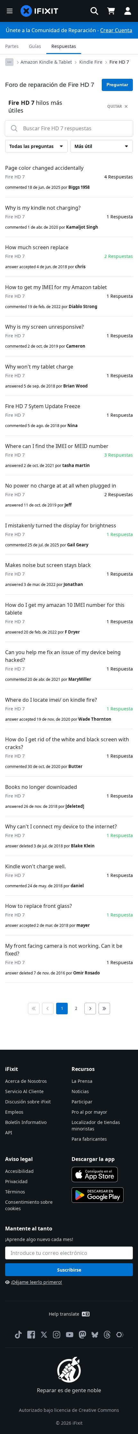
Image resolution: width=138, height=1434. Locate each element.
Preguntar (117, 84)
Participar (82, 1102)
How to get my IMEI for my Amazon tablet (56, 287)
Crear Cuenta (116, 30)
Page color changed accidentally (44, 167)
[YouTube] (69, 1334)
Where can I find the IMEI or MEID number (56, 446)
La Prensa (82, 1081)
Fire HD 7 (119, 62)
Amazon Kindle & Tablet (46, 62)
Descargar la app (93, 1159)
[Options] (9, 62)
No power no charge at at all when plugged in (60, 485)
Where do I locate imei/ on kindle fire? (51, 699)
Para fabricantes (89, 1139)
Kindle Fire (90, 62)
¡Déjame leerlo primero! (36, 1282)
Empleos (14, 1112)
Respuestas (63, 46)
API (8, 1132)
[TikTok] (18, 1334)
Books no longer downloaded (41, 786)
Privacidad (16, 1181)
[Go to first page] (33, 1008)
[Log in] (127, 11)
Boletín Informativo (26, 1122)
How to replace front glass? (38, 905)
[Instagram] (57, 1334)
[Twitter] (44, 1334)
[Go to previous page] (48, 1008)
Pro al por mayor (89, 1112)
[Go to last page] (104, 1008)
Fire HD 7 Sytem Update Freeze (42, 406)
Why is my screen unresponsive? (44, 326)
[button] (94, 11)
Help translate (64, 1314)
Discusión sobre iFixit (28, 1102)
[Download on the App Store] (95, 1174)
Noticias (80, 1091)
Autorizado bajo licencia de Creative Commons (69, 1410)
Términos (15, 1192)
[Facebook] (31, 1334)
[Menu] (9, 11)
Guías (35, 46)
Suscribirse (69, 1270)
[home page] (39, 11)
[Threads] (107, 1334)
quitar (114, 106)
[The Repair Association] (120, 1334)
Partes (12, 46)
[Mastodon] (82, 1334)
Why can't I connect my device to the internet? (61, 826)
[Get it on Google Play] (98, 1195)
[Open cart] (111, 11)
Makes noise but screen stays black (48, 565)
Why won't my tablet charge (39, 366)
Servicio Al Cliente (24, 1091)
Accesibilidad (19, 1171)
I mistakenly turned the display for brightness (60, 525)
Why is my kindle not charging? (43, 207)
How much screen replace (36, 247)
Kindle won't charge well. (35, 866)
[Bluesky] (94, 1334)
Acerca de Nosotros (26, 1081)
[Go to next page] (90, 1008)
